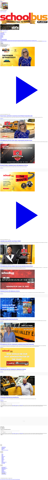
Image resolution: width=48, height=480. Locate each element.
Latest (2, 46)
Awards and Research (27, 40)
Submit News (3, 469)
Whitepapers (19, 40)
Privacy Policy (2, 479)
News (5, 0)
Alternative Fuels (2, 32)
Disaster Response (2, 34)
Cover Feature (3, 0)
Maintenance (1, 35)
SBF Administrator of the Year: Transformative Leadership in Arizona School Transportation (17, 344)
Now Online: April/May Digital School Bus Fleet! (9, 319)
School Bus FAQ (4, 471)
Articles (7, 0)
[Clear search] (7, 44)
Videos (5, 40)
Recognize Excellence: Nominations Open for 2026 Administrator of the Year (14, 165)
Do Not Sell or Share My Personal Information (15, 479)
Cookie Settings (3, 473)
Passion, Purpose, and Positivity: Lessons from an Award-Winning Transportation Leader (16, 115)
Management (1, 36)
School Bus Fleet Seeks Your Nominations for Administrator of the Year (13, 369)
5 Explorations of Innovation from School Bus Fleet (9, 397)
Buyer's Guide (35, 40)
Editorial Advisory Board (4, 468)
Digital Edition (4, 11)
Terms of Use (5, 479)
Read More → (1, 118)
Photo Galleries (8, 40)
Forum (24, 40)
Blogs (4, 40)
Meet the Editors (3, 467)
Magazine (12, 40)
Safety (1, 38)
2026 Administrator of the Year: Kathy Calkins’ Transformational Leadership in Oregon (16, 140)
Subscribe (1, 11)
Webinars (23, 40)
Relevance (5, 46)
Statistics (17, 40)
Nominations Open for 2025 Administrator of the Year (10, 291)
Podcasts (15, 40)
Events (21, 40)
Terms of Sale (8, 479)
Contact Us (3, 470)
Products (10, 40)
